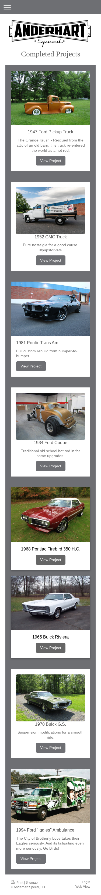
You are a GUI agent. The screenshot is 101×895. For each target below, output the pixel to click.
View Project (50, 160)
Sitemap (32, 882)
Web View (82, 887)
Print (20, 882)
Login (86, 882)
